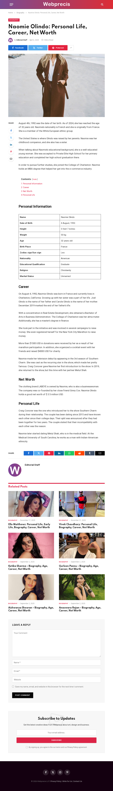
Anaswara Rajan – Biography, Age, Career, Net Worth (80, 609)
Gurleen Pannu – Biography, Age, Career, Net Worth (79, 567)
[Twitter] (11, 137)
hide (35, 179)
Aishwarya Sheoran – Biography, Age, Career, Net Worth (31, 609)
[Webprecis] (56, 4)
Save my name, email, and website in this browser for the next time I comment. (49, 687)
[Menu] (11, 4)
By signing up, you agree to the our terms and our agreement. (57, 747)
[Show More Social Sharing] (71, 47)
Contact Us (77, 781)
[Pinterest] (11, 151)
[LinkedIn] (11, 144)
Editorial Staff (22, 40)
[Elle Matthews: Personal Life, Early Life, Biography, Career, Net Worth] (31, 504)
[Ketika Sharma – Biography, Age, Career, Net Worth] (31, 546)
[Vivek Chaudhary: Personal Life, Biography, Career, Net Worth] (82, 504)
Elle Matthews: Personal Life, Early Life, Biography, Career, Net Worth (29, 526)
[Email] (11, 158)
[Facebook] (11, 130)
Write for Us (67, 781)
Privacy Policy (72, 747)
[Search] (101, 4)
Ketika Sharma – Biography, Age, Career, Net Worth (28, 567)
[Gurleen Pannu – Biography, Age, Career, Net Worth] (82, 546)
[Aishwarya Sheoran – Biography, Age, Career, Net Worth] (31, 587)
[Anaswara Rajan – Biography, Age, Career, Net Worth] (82, 587)
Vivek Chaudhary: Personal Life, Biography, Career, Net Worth (78, 526)
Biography (13, 20)
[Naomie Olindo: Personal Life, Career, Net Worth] (56, 85)
